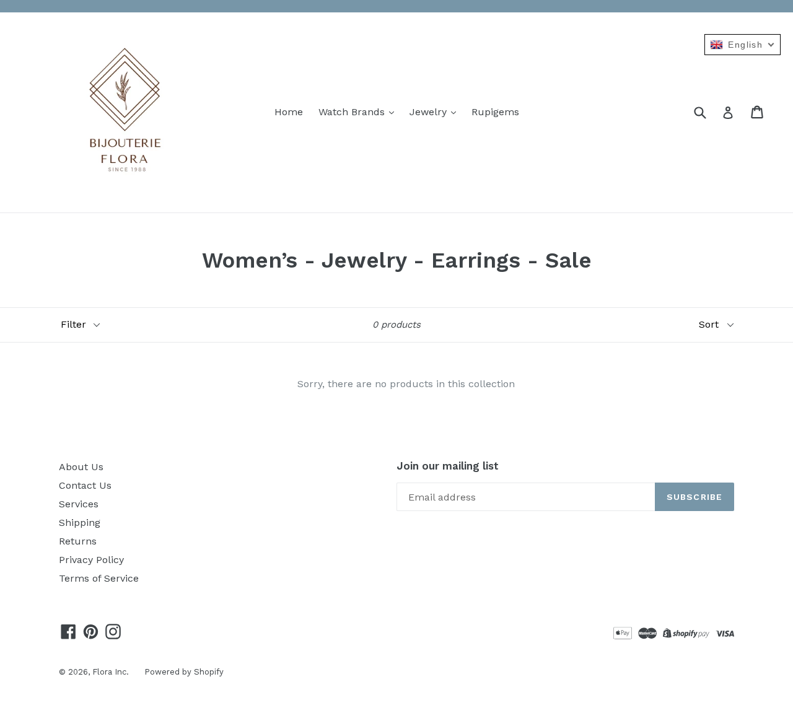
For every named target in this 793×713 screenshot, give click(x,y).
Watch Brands (353, 112)
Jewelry (430, 112)
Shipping (79, 522)
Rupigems (495, 112)
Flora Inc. (110, 671)
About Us (81, 467)
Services (79, 504)
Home (288, 112)
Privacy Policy (91, 560)
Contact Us (85, 485)
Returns (78, 541)
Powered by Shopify (184, 671)
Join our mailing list (447, 466)
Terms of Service (99, 578)
